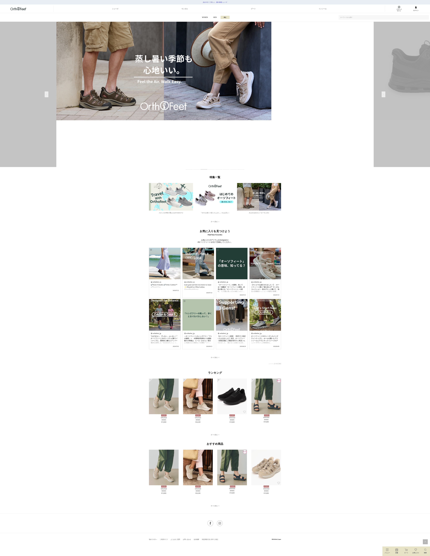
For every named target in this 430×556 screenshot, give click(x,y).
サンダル (185, 9)
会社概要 (196, 539)
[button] (383, 94)
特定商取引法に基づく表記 (210, 539)
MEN (215, 17)
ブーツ (253, 9)
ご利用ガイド (164, 539)
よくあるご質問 (175, 539)
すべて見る (214, 221)
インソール (323, 9)
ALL (225, 17)
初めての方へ (153, 539)
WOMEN (205, 17)
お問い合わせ (187, 539)
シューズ (115, 9)
